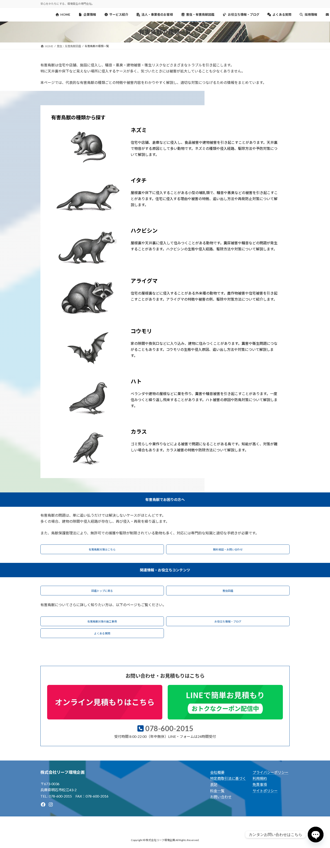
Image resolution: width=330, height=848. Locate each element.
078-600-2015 (169, 728)
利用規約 (260, 778)
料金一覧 (217, 791)
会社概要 (217, 772)
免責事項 (260, 784)
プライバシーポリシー (270, 772)
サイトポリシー (265, 791)
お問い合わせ (221, 797)
